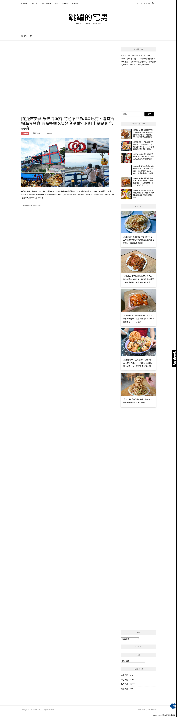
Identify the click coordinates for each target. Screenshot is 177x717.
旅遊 (56, 3)
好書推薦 (65, 3)
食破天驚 (34, 3)
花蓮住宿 (24, 3)
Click (174, 358)
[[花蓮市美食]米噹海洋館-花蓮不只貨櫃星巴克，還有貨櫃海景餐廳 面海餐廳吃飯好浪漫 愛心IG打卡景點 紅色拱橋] (65, 163)
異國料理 (25, 133)
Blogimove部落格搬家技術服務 (164, 715)
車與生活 (75, 3)
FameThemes (152, 710)
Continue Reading (32, 205)
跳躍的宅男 (88, 17)
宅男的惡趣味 (46, 3)
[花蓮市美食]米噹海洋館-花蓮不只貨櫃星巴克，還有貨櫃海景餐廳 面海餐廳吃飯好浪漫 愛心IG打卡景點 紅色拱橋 (67, 123)
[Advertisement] (67, 81)
